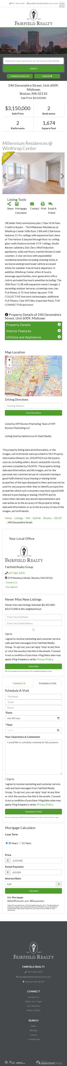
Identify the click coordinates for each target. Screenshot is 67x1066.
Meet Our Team (33, 1001)
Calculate (33, 890)
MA (28, 518)
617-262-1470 (17, 3)
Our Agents (12, 587)
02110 (57, 518)
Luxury (33, 1034)
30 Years (13, 843)
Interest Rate (13, 878)
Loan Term (11, 834)
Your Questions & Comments (22, 736)
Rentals (33, 1030)
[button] (33, 68)
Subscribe (33, 666)
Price (8, 854)
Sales (33, 1026)
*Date (8, 712)
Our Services (33, 1005)
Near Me (46, 76)
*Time (8, 724)
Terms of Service (50, 817)
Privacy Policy (45, 659)
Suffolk (37, 518)
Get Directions (33, 412)
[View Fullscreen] (9, 372)
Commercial (34, 1039)
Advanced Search (19, 76)
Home (8, 518)
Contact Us (11, 582)
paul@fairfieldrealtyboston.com (43, 3)
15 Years (26, 843)
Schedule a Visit (47, 683)
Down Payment (14, 866)
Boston (47, 518)
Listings (18, 518)
